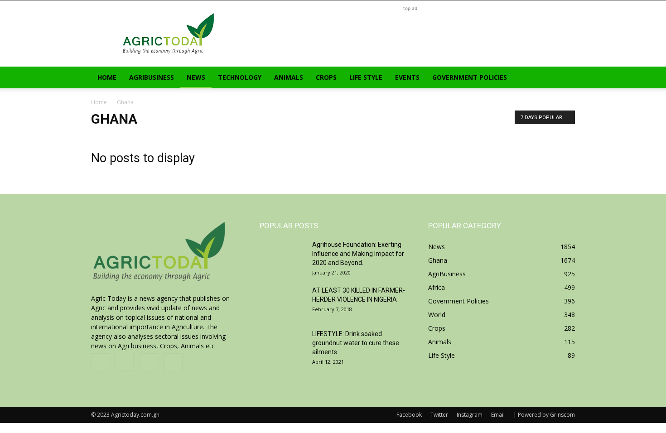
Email (498, 415)
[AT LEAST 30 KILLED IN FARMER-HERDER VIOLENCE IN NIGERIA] (282, 302)
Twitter (439, 415)
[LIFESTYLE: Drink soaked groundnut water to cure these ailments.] (282, 345)
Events (407, 77)
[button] (564, 78)
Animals (288, 77)
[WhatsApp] (173, 362)
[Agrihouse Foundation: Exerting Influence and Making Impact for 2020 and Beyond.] (282, 256)
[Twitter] (149, 362)
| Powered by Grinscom (544, 415)
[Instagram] (125, 362)
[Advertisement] (410, 33)
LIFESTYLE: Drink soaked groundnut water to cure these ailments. (355, 343)
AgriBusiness (151, 77)
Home (106, 77)
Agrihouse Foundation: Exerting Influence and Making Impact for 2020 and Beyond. (358, 253)
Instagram (470, 415)
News (196, 77)
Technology (239, 77)
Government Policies (469, 77)
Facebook (409, 415)
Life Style (365, 77)
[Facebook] (100, 362)
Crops (326, 77)
